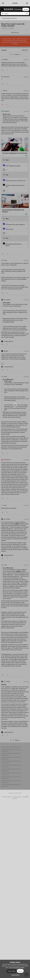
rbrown (5, 260)
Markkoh (6, 59)
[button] (2, 9)
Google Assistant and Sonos (9, 18)
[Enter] (2, 13)
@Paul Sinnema (7, 654)
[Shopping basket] (27, 3)
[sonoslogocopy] (15, 3)
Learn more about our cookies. (17, 967)
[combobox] (15, 13)
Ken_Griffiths (7, 299)
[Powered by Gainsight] (15, 793)
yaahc (5, 505)
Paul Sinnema (7, 459)
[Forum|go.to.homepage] (12, 9)
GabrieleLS (6, 77)
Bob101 (6, 90)
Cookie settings (17, 797)
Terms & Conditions (7, 797)
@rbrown (3, 684)
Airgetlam (6, 351)
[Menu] (2, 3)
